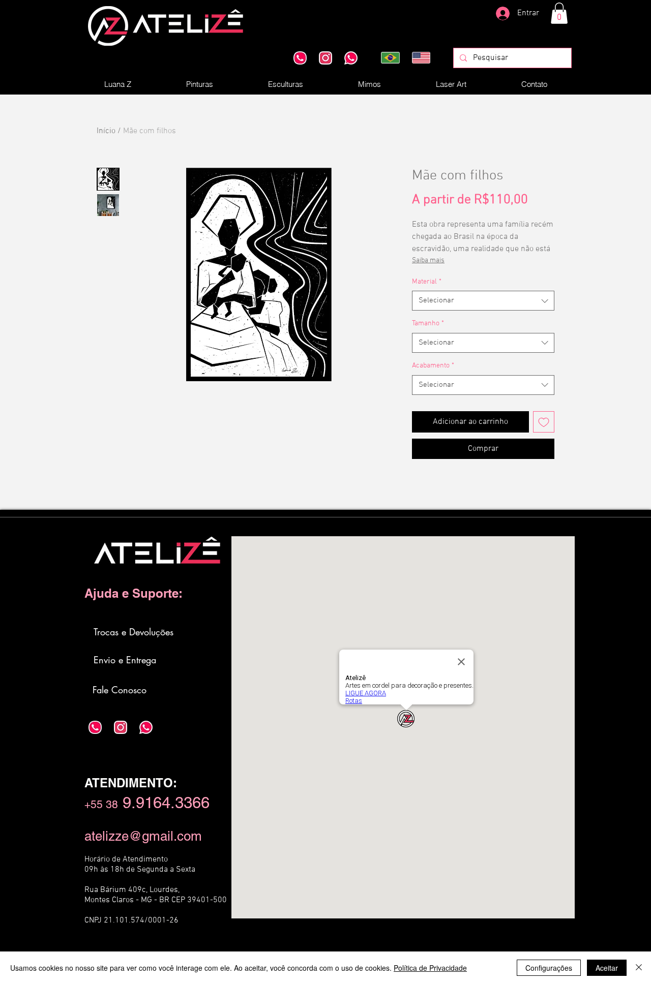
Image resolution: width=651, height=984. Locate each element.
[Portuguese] (389, 57)
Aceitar (607, 968)
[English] (419, 57)
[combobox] (483, 301)
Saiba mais (428, 260)
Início (106, 131)
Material (426, 282)
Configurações (548, 968)
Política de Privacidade (430, 968)
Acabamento (433, 365)
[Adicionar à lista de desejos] (543, 422)
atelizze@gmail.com (143, 836)
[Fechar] (639, 968)
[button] (559, 13)
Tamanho (428, 323)
